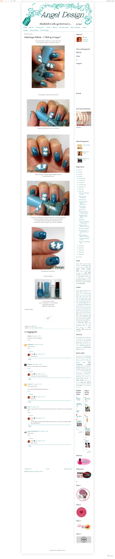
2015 (79, 172)
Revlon (82, 310)
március (81, 250)
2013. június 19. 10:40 (38, 344)
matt (81, 274)
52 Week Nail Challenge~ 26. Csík (84, 193)
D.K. (29, 327)
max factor (88, 325)
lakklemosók (87, 380)
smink (87, 384)
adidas (77, 370)
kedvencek (87, 376)
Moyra (80, 304)
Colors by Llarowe (82, 295)
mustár (89, 274)
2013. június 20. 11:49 (43, 431)
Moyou (78, 362)
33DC (87, 337)
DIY (79, 359)
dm (85, 373)
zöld (80, 283)
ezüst (86, 267)
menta (85, 274)
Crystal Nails (85, 296)
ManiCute (55, 27)
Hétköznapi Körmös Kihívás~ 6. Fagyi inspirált (83, 216)
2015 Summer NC (40, 27)
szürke (84, 281)
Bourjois (81, 290)
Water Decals (86, 369)
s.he (77, 331)
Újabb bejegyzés (28, 469)
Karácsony (83, 360)
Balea (83, 356)
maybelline (81, 327)
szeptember (81, 184)
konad (77, 378)
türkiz (89, 281)
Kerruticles (78, 416)
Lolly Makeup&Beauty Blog (87, 429)
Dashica (77, 298)
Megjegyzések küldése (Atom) (36, 471)
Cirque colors (79, 293)
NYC (83, 306)
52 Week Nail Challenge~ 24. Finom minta (84, 222)
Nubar (85, 307)
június (80, 191)
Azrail (86, 416)
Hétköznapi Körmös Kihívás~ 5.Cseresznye (84, 225)
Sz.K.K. (80, 347)
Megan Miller (83, 302)
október (80, 182)
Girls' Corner (86, 405)
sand (80, 281)
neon (90, 276)
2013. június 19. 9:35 (36, 336)
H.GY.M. (48, 27)
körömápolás (86, 378)
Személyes (25, 30)
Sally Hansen (87, 312)
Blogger (63, 550)
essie (90, 320)
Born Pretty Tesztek (63, 27)
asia (82, 372)
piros (80, 280)
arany (77, 264)
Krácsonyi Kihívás (34, 30)
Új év (78, 387)
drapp (82, 267)
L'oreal (87, 301)
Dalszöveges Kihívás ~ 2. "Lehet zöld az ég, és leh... (84, 232)
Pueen (87, 366)
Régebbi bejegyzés (68, 469)
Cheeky (79, 357)
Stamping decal (79, 367)
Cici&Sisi (89, 357)
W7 (88, 313)
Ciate (88, 292)
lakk (77, 380)
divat (82, 373)
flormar (80, 322)
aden (77, 317)
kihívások (40, 327)
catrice (83, 318)
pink (89, 278)
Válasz (28, 340)
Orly (79, 309)
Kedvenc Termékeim (75, 27)
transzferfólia (84, 385)
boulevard (78, 318)
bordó (89, 263)
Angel (32, 354)
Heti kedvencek (82, 209)
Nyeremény (78, 366)
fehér (78, 269)
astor (81, 317)
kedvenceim (78, 376)
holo (86, 271)
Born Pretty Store (82, 199)
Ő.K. (81, 349)
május (80, 245)
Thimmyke (29, 364)
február (80, 252)
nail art (83, 382)
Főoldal (25, 27)
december (81, 178)
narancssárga (81, 276)
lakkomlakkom (87, 399)
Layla (77, 302)
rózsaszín (88, 280)
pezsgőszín (85, 278)
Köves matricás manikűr (84, 228)
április (80, 247)
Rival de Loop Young (86, 159)
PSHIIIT (78, 398)
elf (79, 320)
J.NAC (77, 343)
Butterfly (87, 290)
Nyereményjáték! (86, 145)
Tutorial (84, 27)
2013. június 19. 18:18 (37, 384)
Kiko (82, 301)
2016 (79, 170)
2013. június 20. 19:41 (40, 418)
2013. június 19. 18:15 (37, 364)
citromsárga (85, 265)
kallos (35, 327)
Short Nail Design (44, 30)
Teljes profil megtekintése (85, 40)
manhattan (79, 325)
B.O (77, 290)
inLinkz (83, 375)
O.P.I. (89, 307)
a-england (85, 315)
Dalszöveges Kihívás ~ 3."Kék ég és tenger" (84, 212)
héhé (79, 375)
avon (87, 317)
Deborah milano (84, 298)
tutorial (89, 385)
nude (79, 278)
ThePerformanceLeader (79, 404)
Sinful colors (82, 313)
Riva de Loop (88, 310)
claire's (89, 318)
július (80, 189)
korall (82, 273)
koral (77, 273)
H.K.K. (87, 342)
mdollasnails (30, 344)
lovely (86, 323)
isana (88, 375)
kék (37, 327)
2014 (79, 174)
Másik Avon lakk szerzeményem (82, 197)
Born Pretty (88, 356)
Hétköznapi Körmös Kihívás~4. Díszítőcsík (84, 235)
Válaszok (31, 351)
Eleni (28, 407)
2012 (79, 257)
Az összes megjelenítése (80, 432)
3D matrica (78, 356)
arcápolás (77, 372)
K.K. (83, 343)
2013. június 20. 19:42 (40, 440)
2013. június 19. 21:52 (40, 374)
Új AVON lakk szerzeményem (82, 207)
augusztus (81, 186)
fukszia (81, 271)
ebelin (90, 373)
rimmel (86, 329)
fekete (89, 269)
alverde (86, 370)
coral (77, 267)
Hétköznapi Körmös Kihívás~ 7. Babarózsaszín (83, 203)
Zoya (77, 315)
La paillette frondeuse (79, 421)
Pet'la (83, 366)
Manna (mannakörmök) (32, 431)
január (80, 254)
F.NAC (81, 340)
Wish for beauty (87, 441)
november (81, 180)
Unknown (29, 384)
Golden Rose (84, 299)
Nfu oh (87, 306)
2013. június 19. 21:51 (40, 354)
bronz (79, 265)
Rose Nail (80, 312)
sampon (77, 384)
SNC (90, 345)
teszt (77, 385)
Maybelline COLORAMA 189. (84, 242)
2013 (79, 176)
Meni (88, 360)
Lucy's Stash (77, 411)
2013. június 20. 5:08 (34, 407)
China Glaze (79, 292)
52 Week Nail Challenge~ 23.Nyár (84, 239)
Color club (88, 293)
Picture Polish (85, 309)
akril (82, 370)
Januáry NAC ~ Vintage (86, 152)
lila (77, 274)
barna (84, 263)
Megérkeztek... (82, 219)
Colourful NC (79, 339)
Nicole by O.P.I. (79, 307)
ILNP (77, 301)
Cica (84, 357)
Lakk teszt (31, 27)
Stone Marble (87, 367)
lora (79, 323)
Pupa (77, 310)
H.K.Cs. (80, 342)
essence (32, 327)
